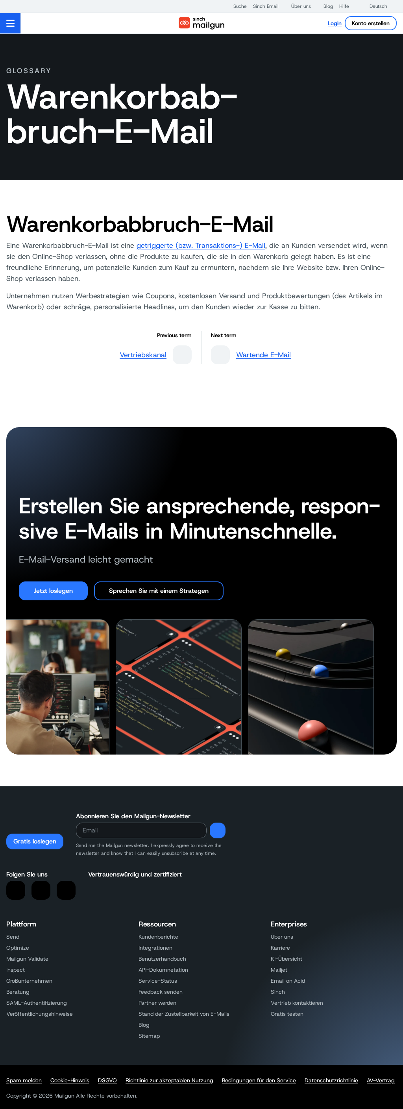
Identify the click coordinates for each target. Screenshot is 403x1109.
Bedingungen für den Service (259, 1080)
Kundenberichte (158, 936)
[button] (236, 6)
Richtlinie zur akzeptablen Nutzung (169, 1080)
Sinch (278, 991)
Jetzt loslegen (53, 591)
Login (335, 23)
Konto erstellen (371, 23)
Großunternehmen (29, 980)
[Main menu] (10, 23)
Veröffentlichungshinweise (39, 1013)
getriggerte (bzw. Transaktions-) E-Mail (201, 245)
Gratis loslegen (34, 841)
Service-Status (158, 980)
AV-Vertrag (381, 1080)
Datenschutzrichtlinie (331, 1080)
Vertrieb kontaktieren (297, 1002)
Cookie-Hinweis (69, 1080)
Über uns (282, 936)
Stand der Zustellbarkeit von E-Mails (184, 1013)
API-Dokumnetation (163, 969)
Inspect (15, 969)
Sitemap (149, 1035)
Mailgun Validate (27, 958)
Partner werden (157, 1002)
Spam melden (24, 1080)
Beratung (18, 991)
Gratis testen (287, 1013)
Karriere (280, 947)
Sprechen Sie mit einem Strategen (159, 591)
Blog (144, 1024)
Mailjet (279, 969)
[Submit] (218, 830)
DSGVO (107, 1080)
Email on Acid (288, 980)
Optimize (17, 947)
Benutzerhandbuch (162, 958)
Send (12, 936)
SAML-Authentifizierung (36, 1002)
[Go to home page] (201, 23)
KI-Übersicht (286, 958)
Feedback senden (161, 991)
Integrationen (155, 947)
